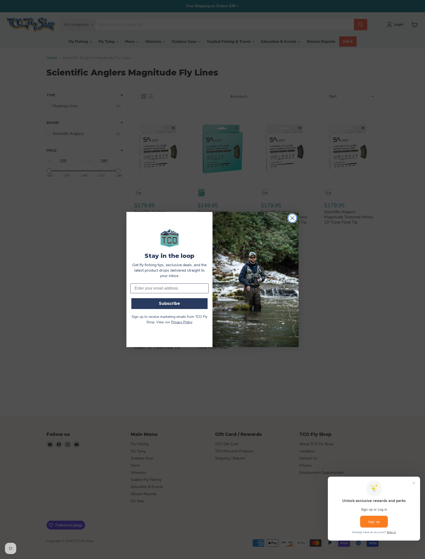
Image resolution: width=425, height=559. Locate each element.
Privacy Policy (181, 322)
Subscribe (169, 303)
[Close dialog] (292, 218)
